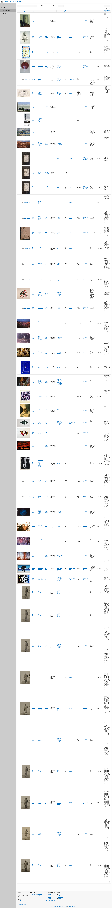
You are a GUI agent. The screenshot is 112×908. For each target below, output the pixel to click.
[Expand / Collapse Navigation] (2, 2)
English (70, 232)
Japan (58, 158)
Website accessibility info (37, 894)
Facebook (50, 894)
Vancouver (59, 292)
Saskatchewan (60, 555)
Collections (34, 11)
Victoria (58, 19)
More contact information (22, 904)
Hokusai (46, 157)
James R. (46, 52)
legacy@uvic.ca (21, 900)
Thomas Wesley (46, 132)
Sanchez (46, 106)
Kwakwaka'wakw (72, 293)
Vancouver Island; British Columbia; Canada (59, 423)
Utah (58, 322)
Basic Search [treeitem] (5, 7)
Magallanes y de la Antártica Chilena (59, 383)
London (58, 201)
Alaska (58, 337)
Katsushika (47, 158)
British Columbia (60, 20)
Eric (45, 93)
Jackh (46, 432)
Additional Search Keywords (107, 11)
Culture (71, 11)
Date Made (65, 11)
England (58, 202)
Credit (91, 11)
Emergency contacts (71, 906)
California (59, 511)
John (45, 294)
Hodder (46, 66)
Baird (45, 462)
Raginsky (46, 201)
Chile (61, 384)
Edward (46, 423)
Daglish (46, 232)
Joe (45, 422)
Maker (47, 11)
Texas (58, 540)
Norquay (46, 51)
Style (86, 11)
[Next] (109, 8)
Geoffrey (46, 67)
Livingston (46, 293)
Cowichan (70, 422)
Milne (46, 143)
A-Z (59, 895)
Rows (52, 5)
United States (59, 144)
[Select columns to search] (19, 6)
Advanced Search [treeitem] (6, 10)
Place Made (59, 11)
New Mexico (59, 143)
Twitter (49, 895)
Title (40, 11)
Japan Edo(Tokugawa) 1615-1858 (85, 158)
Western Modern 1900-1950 (85, 66)
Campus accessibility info (37, 895)
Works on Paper (33, 37)
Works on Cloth (33, 21)
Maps (59, 898)
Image (24, 11)
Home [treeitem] (4, 4)
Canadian (70, 20)
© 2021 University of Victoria (56, 906)
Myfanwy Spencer (46, 21)
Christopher (47, 433)
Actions (59, 5)
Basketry (33, 79)
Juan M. (46, 107)
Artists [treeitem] (4, 13)
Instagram (50, 898)
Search (59, 894)
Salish (70, 79)
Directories (60, 897)
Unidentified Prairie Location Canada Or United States (59, 446)
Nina (45, 202)
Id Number (99, 11)
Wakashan (73, 79)
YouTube (49, 897)
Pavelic (46, 19)
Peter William (46, 234)
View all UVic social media (50, 900)
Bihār (58, 353)
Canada (58, 21)
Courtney (46, 144)
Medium (78, 11)
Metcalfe (46, 92)
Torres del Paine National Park (60, 380)
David (46, 463)
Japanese (70, 158)
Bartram (46, 396)
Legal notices (64, 906)
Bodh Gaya (59, 352)
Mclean (46, 130)
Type (51, 11)
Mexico (58, 481)
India (60, 353)
